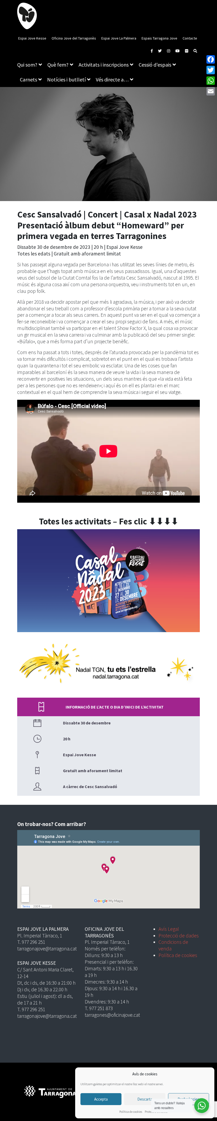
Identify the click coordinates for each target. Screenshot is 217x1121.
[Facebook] (210, 59)
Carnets (28, 79)
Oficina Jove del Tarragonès (74, 38)
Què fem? (58, 64)
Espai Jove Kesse (32, 38)
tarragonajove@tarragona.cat (47, 948)
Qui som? (27, 64)
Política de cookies (130, 1112)
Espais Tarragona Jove (159, 38)
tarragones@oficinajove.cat (112, 1015)
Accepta (101, 1099)
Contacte (190, 38)
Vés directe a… (112, 79)
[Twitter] (210, 70)
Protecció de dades (179, 935)
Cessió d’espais (155, 64)
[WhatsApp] (210, 80)
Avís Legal (169, 929)
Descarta (144, 1099)
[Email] (210, 91)
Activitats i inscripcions (104, 64)
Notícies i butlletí (66, 79)
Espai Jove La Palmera (118, 38)
